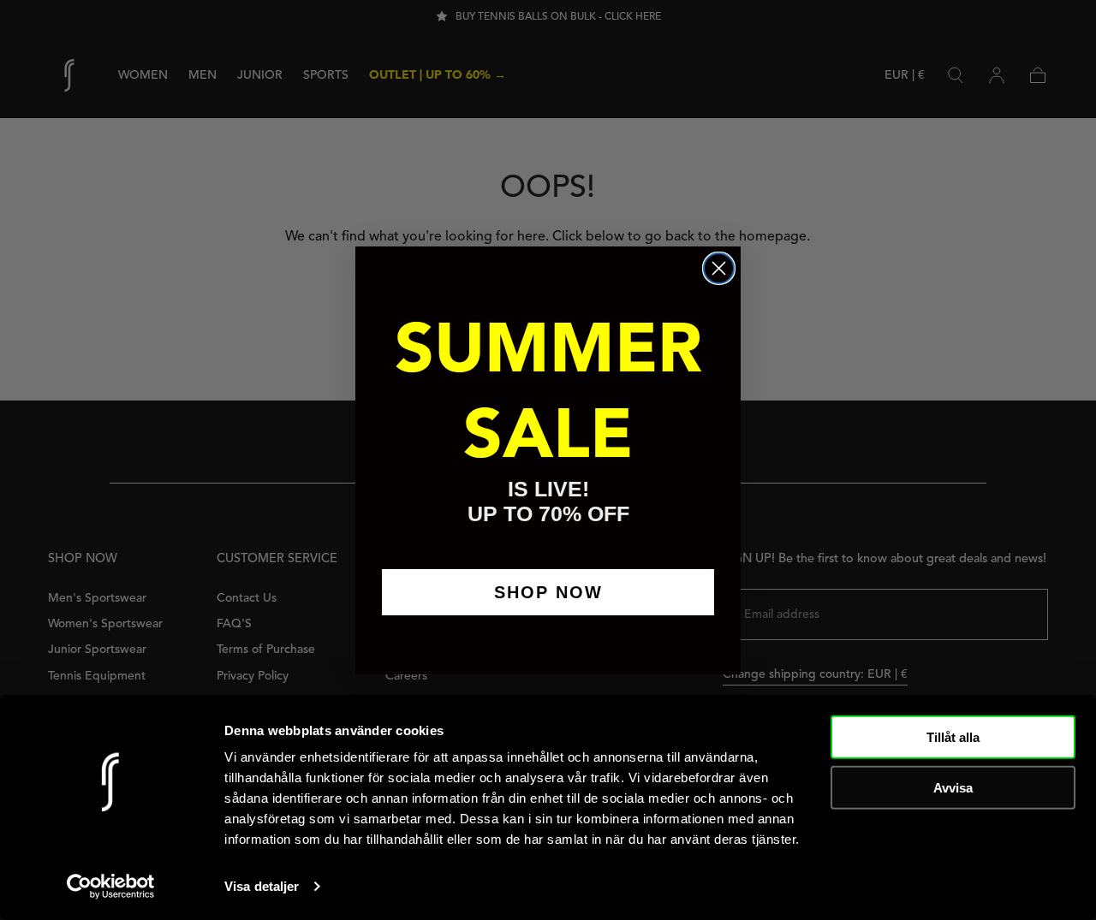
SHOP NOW (548, 592)
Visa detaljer (261, 886)
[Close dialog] (719, 268)
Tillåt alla (953, 737)
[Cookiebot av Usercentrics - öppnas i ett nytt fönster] (111, 886)
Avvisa (953, 787)
